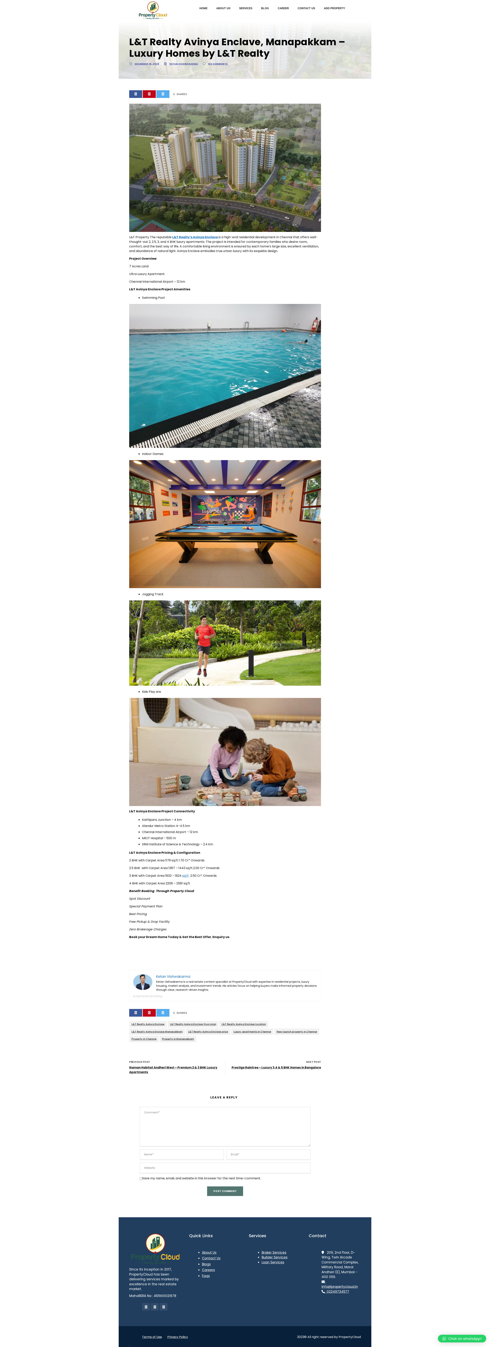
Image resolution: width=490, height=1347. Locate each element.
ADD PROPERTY (334, 8)
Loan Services (273, 1262)
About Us (209, 1252)
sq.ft (185, 875)
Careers (208, 1270)
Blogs (206, 1264)
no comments (218, 63)
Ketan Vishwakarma (183, 63)
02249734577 (337, 1291)
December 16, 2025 (147, 63)
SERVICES (245, 8)
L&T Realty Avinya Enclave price (208, 1031)
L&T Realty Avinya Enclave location (244, 1024)
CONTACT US (306, 8)
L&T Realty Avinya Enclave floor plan (193, 1024)
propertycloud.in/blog (147, 996)
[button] (462, 1338)
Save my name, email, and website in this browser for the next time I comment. (201, 1178)
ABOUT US (223, 8)
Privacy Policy (177, 1337)
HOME (203, 8)
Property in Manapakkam (178, 1039)
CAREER (283, 8)
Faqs (206, 1276)
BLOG (265, 8)
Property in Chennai (143, 1039)
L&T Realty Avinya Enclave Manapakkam (157, 1031)
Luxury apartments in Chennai (252, 1031)
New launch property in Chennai (297, 1031)
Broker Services (274, 1252)
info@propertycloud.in (340, 1284)
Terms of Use (152, 1337)
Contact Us (211, 1258)
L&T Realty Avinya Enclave (147, 1024)
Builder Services (274, 1257)
